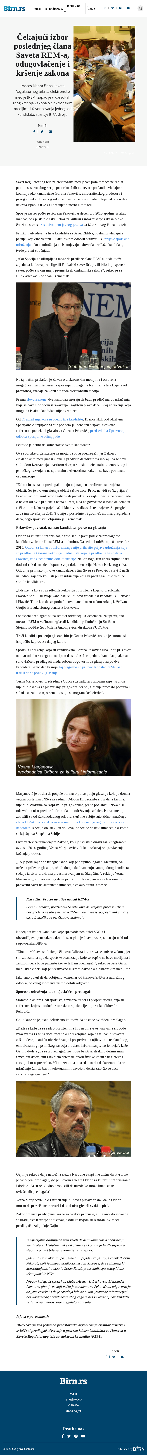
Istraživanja (54, 9)
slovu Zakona (36, 399)
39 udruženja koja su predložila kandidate (52, 419)
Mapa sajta (74, 1411)
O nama (91, 8)
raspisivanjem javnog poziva (61, 225)
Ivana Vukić (42, 141)
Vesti (37, 9)
